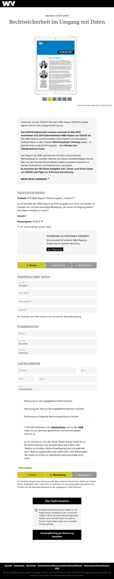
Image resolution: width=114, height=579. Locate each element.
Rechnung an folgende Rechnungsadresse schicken (51, 416)
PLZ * (21, 378)
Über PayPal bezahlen (57, 500)
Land (21, 386)
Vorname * (23, 292)
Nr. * (83, 369)
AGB (80, 427)
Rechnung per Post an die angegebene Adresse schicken (54, 408)
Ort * (42, 378)
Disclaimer (31, 565)
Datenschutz (58, 427)
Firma (21, 332)
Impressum (19, 565)
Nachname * (24, 300)
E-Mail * (22, 308)
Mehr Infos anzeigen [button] (34, 179)
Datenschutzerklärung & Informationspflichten (60, 565)
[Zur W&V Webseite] (8, 3)
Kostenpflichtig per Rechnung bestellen (57, 535)
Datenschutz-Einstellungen (96, 565)
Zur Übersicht (55, 249)
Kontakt (8, 565)
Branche (22, 341)
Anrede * (22, 282)
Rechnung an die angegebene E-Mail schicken (48, 400)
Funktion (22, 350)
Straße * (22, 369)
